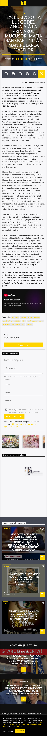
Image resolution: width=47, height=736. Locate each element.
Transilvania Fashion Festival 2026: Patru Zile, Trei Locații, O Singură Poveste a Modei (24, 616)
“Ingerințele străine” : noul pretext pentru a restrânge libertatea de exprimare (23, 579)
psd (23, 324)
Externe (6, 529)
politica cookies (16, 726)
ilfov (23, 321)
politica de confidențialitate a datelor (23, 725)
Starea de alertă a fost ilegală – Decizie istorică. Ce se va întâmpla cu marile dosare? (23, 659)
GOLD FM (17, 321)
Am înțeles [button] (20, 731)
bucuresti (15, 317)
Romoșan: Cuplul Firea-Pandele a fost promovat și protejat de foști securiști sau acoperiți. (23, 689)
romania (29, 324)
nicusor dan (16, 324)
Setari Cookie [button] (8, 731)
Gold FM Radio (21, 59)
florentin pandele (34, 317)
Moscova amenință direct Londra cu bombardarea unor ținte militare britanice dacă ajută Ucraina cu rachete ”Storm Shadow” (23, 542)
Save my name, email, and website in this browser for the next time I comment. (26, 409)
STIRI (23, 14)
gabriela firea (7, 321)
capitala (23, 317)
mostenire (6, 324)
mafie (41, 321)
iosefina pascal (32, 321)
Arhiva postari (23, 345)
